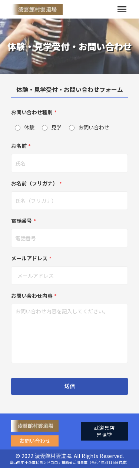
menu (122, 9)
